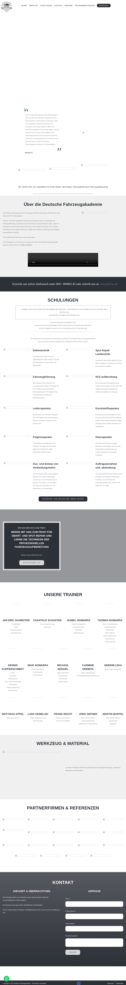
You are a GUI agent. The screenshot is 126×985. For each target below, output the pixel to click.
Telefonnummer (70, 923)
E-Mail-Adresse (70, 911)
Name (67, 899)
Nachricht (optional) (71, 936)
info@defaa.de (109, 284)
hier (86, 328)
